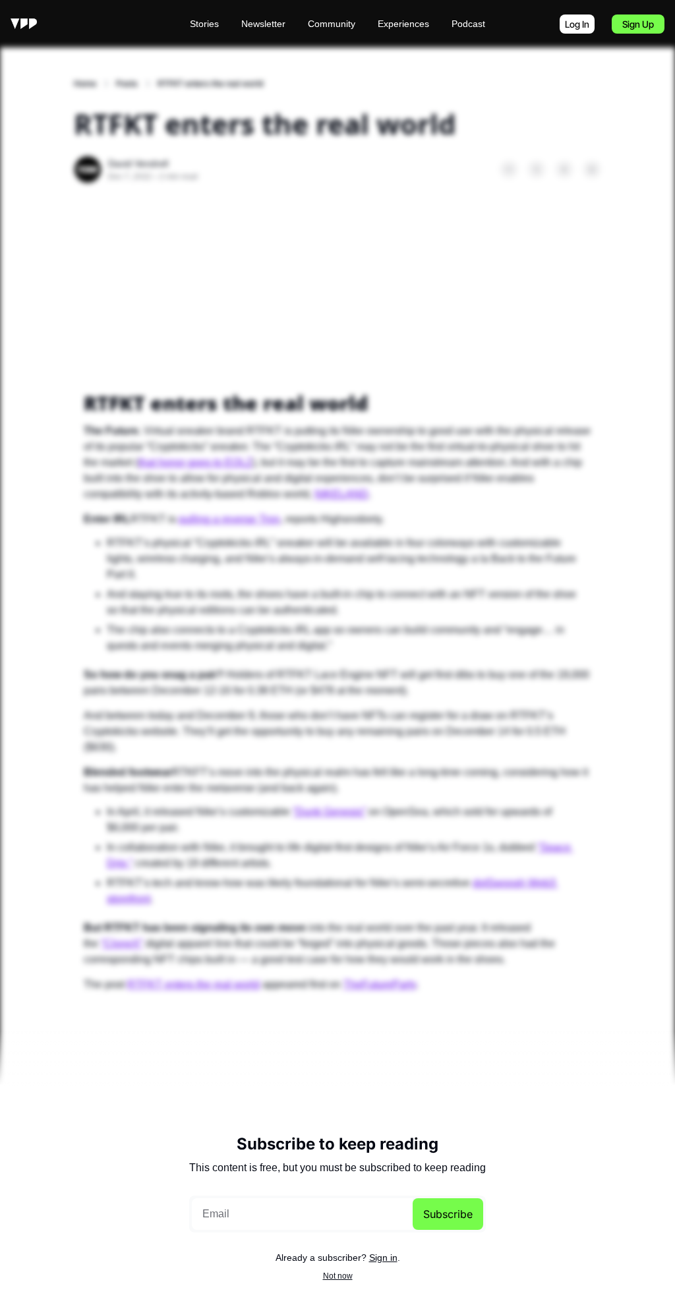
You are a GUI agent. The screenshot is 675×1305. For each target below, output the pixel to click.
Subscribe (448, 1214)
